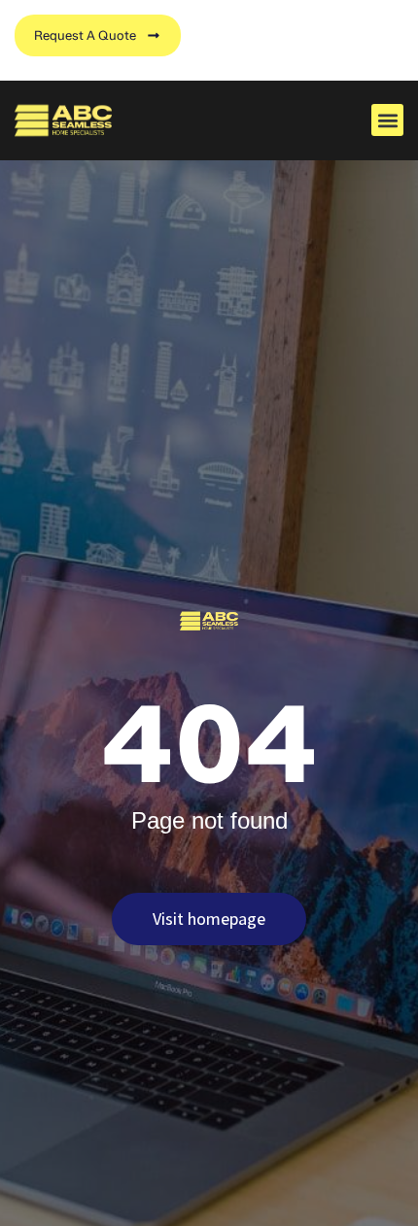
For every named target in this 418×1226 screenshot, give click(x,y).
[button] (387, 120)
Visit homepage (209, 918)
